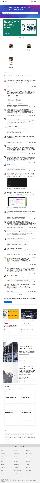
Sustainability (27, 476)
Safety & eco (27, 480)
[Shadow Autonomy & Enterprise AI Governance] (11, 314)
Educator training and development (30, 458)
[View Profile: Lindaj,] (5, 222)
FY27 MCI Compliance (11, 164)
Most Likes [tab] (15, 75)
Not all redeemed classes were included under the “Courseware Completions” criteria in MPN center (20, 146)
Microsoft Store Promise (16, 459)
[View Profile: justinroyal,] (5, 81)
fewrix (8, 188)
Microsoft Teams (3, 473)
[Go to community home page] (6, 1)
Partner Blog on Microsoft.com (10, 397)
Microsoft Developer (16, 467)
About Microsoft (28, 467)
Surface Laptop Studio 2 (4, 453)
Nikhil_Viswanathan (22, 374)
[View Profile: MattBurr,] (5, 285)
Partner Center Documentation (26, 412)
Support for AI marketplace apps (17, 470)
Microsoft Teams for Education (29, 453)
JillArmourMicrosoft (10, 271)
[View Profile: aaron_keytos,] (5, 110)
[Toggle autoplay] (23, 37)
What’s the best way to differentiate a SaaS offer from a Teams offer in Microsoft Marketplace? (20, 90)
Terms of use (19, 480)
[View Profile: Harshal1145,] (5, 137)
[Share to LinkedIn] (15, 445)
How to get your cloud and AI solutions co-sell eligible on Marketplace (19, 192)
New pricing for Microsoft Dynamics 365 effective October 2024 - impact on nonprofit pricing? (18, 285)
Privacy (10, 480)
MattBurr (8, 289)
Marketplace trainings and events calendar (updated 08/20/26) (17, 229)
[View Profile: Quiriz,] (5, 157)
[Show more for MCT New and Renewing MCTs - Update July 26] (27, 244)
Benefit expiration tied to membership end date (15, 248)
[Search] (29, 1)
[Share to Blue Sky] (21, 445)
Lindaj (8, 225)
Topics (5, 4)
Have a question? (8, 389)
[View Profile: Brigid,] (5, 165)
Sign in (8, 302)
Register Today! (7, 33)
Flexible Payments (16, 461)
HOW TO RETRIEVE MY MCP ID (12, 257)
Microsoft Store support (16, 453)
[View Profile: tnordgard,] (5, 119)
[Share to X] (18, 445)
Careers (27, 465)
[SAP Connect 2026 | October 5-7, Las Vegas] (29, 314)
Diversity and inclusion (28, 473)
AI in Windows (3, 458)
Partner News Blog (24, 389)
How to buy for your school (29, 456)
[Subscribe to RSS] (23, 445)
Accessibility (27, 475)
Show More (20, 294)
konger (8, 243)
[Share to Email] (24, 445)
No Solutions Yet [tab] (20, 75)
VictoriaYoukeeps (9, 105)
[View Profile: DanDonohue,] (5, 127)
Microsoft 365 (2, 470)
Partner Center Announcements (26, 420)
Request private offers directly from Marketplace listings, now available (19, 80)
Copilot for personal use (4, 456)
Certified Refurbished (16, 458)
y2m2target (9, 261)
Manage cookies (14, 480)
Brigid (8, 169)
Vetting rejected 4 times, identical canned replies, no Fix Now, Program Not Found (20, 173)
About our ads (35, 480)
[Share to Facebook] (16, 445)
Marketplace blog (28, 374)
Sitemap (2, 480)
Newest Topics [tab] (11, 75)
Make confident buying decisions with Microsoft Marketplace (17, 221)
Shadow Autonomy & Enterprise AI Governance (11, 321)
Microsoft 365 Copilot (3, 475)
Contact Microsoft (6, 480)
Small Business (3, 476)
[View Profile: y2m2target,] (5, 258)
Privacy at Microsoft (28, 470)
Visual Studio (15, 476)
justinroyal (8, 207)
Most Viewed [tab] (26, 75)
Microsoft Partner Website (25, 397)
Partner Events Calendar (9, 404)
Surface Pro (2, 450)
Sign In (35, 1)
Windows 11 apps (3, 461)
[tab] (17, 37)
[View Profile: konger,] (5, 239)
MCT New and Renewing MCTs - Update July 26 (15, 238)
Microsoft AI (2, 465)
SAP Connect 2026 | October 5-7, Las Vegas (28, 321)
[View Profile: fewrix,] (5, 174)
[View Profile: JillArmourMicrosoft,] (5, 268)
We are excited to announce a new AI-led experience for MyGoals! (18, 267)
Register (32, 1)
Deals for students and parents (29, 459)
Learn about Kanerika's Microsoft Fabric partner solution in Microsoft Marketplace (26, 367)
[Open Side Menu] (4, 1)
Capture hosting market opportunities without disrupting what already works (26, 347)
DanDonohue (9, 131)
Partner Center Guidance (9, 412)
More (30, 75)
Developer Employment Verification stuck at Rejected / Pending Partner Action (20, 117)
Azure (14, 465)
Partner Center (23, 404)
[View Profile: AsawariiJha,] (5, 276)
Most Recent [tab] (6, 75)
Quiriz (8, 160)
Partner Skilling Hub (8, 420)
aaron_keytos (9, 113)
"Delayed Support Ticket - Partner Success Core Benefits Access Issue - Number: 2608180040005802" (20, 137)
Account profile (15, 450)
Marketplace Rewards (16, 475)
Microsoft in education (28, 450)
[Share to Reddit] (20, 445)
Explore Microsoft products (4, 459)
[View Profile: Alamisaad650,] (5, 146)
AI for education (28, 461)
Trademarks (23, 480)
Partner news (27, 354)
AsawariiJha (8, 280)
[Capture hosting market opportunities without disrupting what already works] (10, 352)
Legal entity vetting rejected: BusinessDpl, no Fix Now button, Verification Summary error (21, 212)
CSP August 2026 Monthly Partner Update (14, 275)
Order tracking (15, 456)
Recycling (31, 480)
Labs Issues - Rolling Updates (12, 126)
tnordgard (8, 122)
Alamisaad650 (9, 150)
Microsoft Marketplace (16, 473)
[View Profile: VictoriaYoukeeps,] (5, 90)
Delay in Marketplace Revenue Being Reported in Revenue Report (18, 109)
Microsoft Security (3, 467)
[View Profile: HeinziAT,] (5, 249)
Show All (5, 441)
